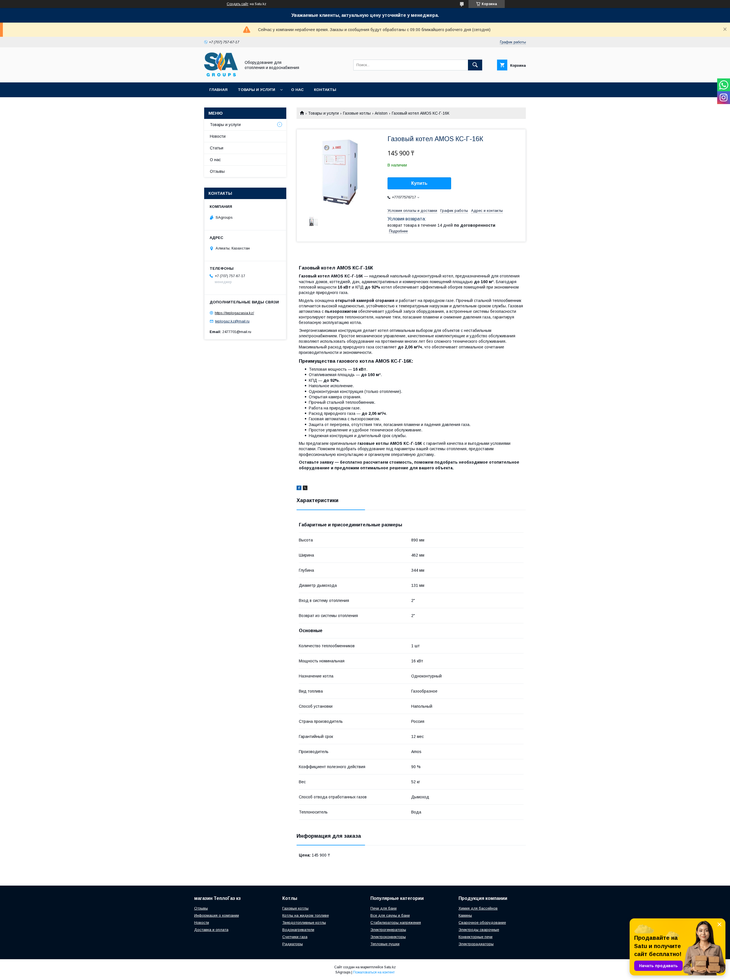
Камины (465, 915)
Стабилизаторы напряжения (395, 922)
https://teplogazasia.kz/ (234, 313)
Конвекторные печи (475, 937)
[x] (305, 488)
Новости (218, 136)
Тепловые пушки (385, 944)
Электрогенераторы (388, 930)
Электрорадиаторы (476, 944)
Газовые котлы (357, 113)
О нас (297, 90)
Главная (218, 90)
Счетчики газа (294, 937)
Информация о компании (216, 915)
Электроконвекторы (388, 937)
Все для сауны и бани (390, 915)
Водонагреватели (298, 930)
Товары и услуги (256, 90)
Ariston (381, 113)
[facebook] (299, 488)
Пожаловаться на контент (374, 972)
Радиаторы (292, 944)
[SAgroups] (221, 75)
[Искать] (475, 65)
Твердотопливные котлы (304, 922)
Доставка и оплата (211, 930)
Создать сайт (237, 4)
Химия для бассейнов (478, 908)
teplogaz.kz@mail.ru (232, 321)
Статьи (216, 148)
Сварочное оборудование (482, 922)
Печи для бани (383, 908)
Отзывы (217, 171)
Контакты (325, 90)
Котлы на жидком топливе (305, 915)
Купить (419, 183)
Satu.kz (390, 967)
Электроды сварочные (479, 930)
